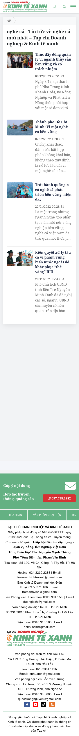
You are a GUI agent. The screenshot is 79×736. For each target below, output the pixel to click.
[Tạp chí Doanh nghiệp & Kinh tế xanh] (25, 6)
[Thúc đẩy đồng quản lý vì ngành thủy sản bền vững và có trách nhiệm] (20, 60)
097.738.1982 (61, 498)
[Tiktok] (43, 704)
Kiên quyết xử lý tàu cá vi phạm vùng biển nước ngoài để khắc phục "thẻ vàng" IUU (53, 262)
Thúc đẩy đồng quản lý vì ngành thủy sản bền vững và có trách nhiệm (53, 61)
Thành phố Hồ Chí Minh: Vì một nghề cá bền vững (51, 127)
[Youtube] (35, 704)
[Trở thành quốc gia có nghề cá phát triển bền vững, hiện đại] (20, 190)
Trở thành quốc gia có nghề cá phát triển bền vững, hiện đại (53, 192)
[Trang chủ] (8, 21)
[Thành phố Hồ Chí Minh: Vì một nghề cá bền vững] (20, 127)
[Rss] (52, 704)
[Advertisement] (36, 394)
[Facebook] (27, 704)
